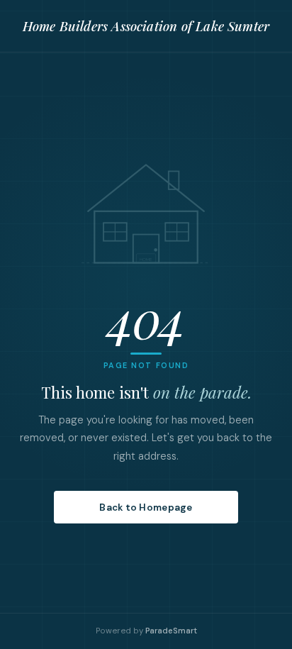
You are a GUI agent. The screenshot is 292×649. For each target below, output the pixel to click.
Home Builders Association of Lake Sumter (146, 26)
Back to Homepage (145, 507)
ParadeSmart (171, 631)
